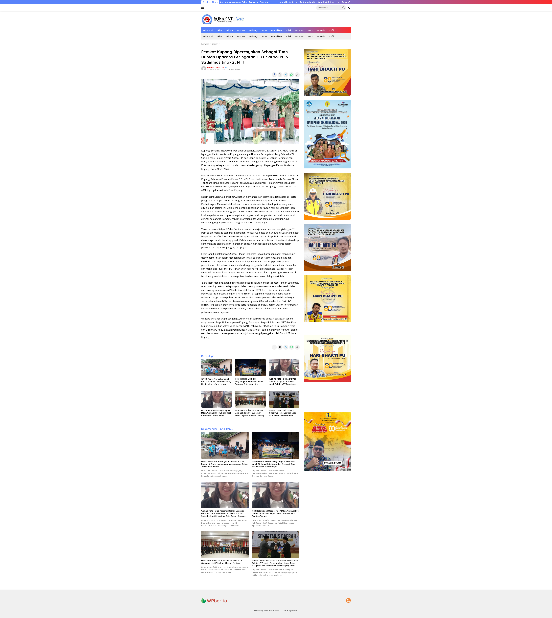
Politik (288, 30)
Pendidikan (276, 30)
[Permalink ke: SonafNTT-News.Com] (203, 68)
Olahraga (253, 30)
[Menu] (203, 7)
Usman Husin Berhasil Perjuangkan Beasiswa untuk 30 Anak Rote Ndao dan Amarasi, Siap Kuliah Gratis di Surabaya (249, 381)
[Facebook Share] (274, 74)
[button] (343, 7)
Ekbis (219, 30)
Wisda (310, 30)
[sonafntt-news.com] (222, 19)
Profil (331, 30)
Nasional (241, 30)
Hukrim (229, 30)
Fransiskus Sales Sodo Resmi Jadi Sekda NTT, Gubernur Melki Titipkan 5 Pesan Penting (249, 413)
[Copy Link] (297, 74)
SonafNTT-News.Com (215, 68)
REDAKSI (299, 30)
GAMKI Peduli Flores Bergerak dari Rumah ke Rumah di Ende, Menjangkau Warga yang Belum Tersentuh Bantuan (216, 382)
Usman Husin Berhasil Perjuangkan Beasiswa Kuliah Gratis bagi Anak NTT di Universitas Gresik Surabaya (262, 2)
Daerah (321, 30)
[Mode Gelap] (349, 7)
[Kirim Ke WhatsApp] (291, 74)
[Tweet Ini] (280, 74)
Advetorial (208, 30)
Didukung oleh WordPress (266, 610)
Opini (264, 30)
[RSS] (348, 600)
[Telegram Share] (286, 74)
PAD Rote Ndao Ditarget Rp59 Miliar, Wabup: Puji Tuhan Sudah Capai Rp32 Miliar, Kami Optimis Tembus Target (216, 413)
